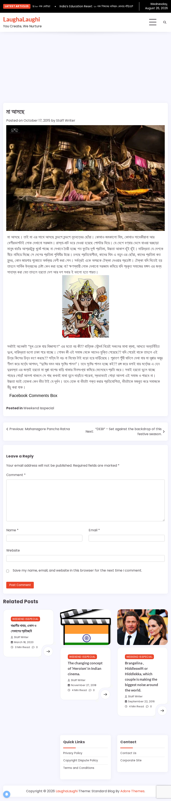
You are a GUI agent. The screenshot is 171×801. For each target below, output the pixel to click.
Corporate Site (131, 760)
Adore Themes (132, 791)
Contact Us (128, 753)
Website (13, 550)
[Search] (165, 22)
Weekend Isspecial (38, 408)
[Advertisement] (85, 63)
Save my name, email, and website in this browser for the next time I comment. (77, 570)
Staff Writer (65, 120)
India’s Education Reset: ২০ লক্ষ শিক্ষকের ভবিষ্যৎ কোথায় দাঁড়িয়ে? (91, 6)
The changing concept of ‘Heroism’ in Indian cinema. (85, 668)
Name (12, 530)
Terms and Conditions (78, 768)
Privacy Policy (72, 753)
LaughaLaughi (21, 19)
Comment (16, 474)
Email (94, 530)
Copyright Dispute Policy (80, 760)
